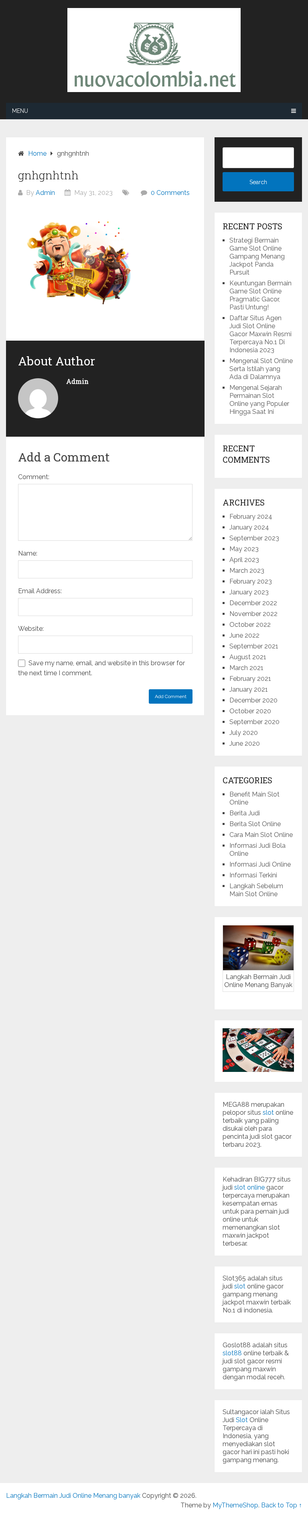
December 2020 (253, 700)
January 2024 (249, 527)
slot (268, 1112)
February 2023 (250, 581)
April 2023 (244, 560)
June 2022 (244, 635)
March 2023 (246, 570)
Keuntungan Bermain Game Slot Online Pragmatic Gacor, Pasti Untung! (260, 295)
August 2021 (247, 657)
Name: (27, 553)
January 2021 (248, 689)
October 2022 (250, 624)
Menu (20, 111)
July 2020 (243, 732)
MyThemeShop (235, 1505)
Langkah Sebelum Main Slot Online (256, 890)
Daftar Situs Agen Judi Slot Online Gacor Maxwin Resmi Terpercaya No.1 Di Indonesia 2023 (260, 334)
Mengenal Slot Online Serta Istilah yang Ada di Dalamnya (261, 369)
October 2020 (250, 711)
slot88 (232, 1353)
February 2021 (250, 678)
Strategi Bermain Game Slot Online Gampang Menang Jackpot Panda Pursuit (257, 256)
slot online (249, 1187)
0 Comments (170, 193)
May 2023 (244, 549)
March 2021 (246, 668)
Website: (31, 628)
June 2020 (244, 743)
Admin (45, 193)
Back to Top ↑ (281, 1505)
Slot (242, 1420)
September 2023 (254, 538)
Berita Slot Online (255, 824)
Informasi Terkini (253, 875)
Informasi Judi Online (260, 864)
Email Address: (40, 591)
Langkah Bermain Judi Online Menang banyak (73, 1495)
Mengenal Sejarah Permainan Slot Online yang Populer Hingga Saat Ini (259, 399)
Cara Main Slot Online (261, 835)
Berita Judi (244, 813)
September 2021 (253, 646)
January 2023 (249, 592)
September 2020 (254, 722)
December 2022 (253, 603)
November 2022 (253, 614)
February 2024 (250, 516)
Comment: (33, 477)
